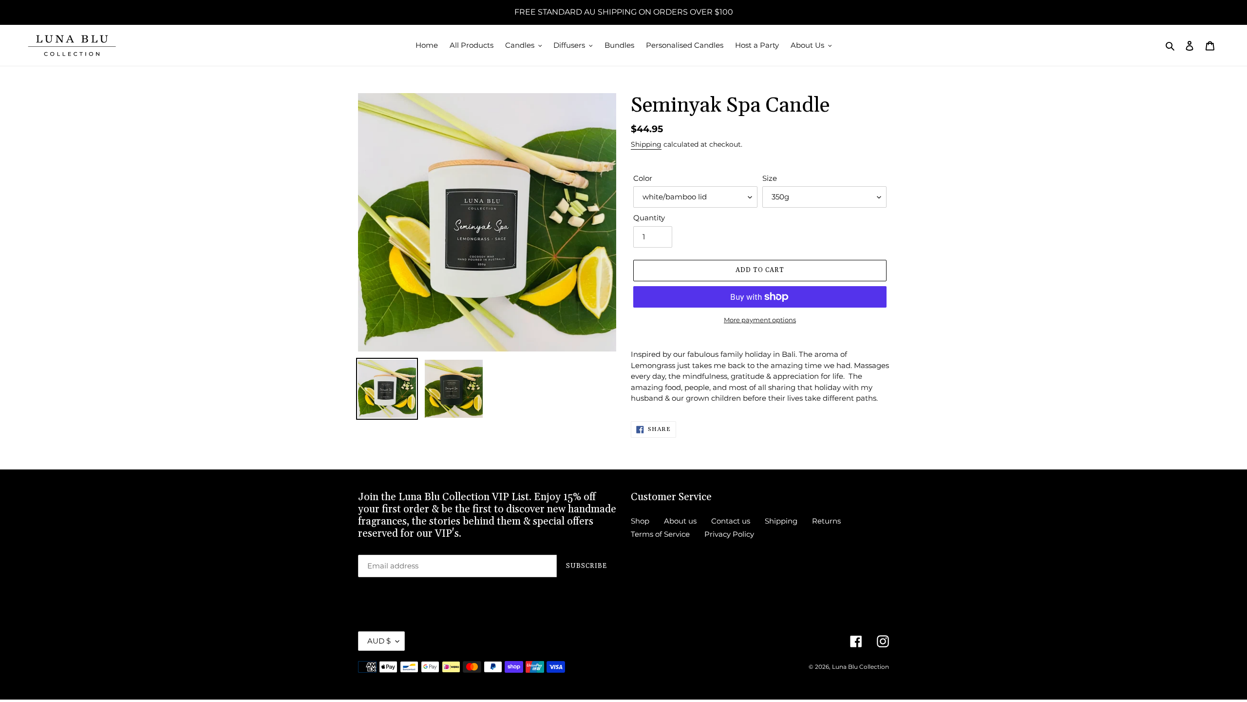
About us (680, 521)
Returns (826, 521)
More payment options (760, 320)
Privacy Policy (729, 534)
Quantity (649, 217)
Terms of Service (660, 534)
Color (642, 178)
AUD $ (379, 640)
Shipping (646, 144)
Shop (640, 521)
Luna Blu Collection (860, 666)
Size (769, 178)
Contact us (730, 521)
